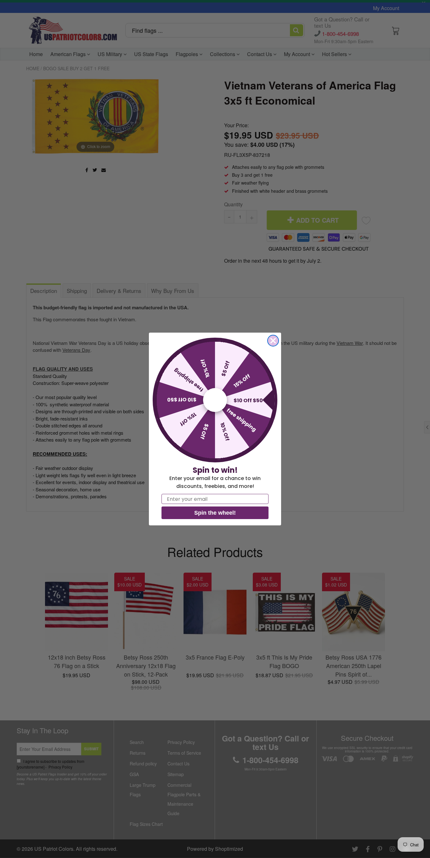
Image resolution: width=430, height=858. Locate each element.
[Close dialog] (273, 340)
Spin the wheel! (215, 513)
